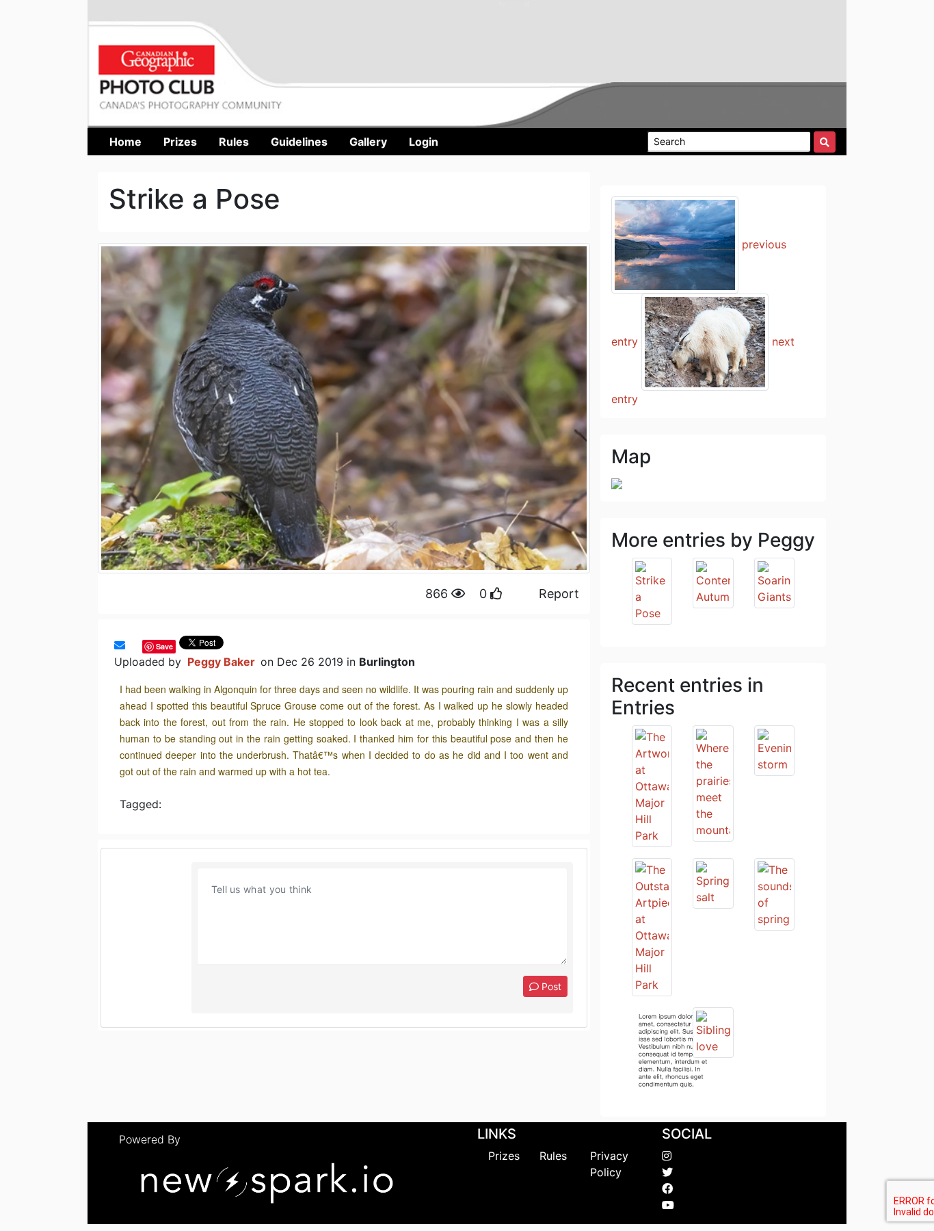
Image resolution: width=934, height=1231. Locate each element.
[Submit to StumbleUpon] (138, 645)
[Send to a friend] (119, 645)
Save (164, 646)
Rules (553, 1156)
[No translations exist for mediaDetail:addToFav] (132, 645)
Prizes (504, 1156)
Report (559, 593)
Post (550, 986)
